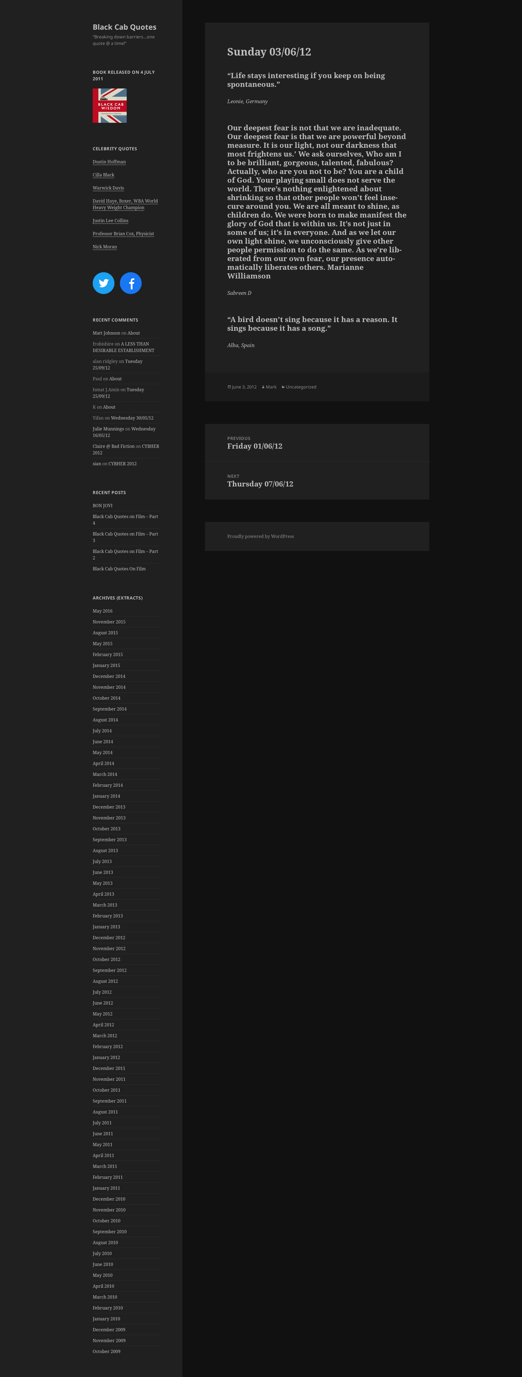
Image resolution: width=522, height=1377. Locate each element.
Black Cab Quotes (124, 27)
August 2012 (105, 981)
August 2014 (105, 720)
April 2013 (103, 894)
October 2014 (106, 698)
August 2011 (105, 1112)
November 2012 (109, 948)
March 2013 (105, 905)
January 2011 (106, 1188)
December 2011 (109, 1068)
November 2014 (109, 687)
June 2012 (103, 1003)
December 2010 (109, 1199)
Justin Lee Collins (110, 221)
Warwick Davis (108, 188)
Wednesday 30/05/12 (132, 418)
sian (97, 464)
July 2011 (102, 1123)
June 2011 (103, 1134)
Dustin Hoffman (109, 162)
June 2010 (103, 1264)
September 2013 (110, 840)
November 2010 (109, 1210)
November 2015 (109, 622)
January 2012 (106, 1057)
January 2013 (106, 927)
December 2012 (109, 938)
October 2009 (106, 1351)
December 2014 (109, 676)
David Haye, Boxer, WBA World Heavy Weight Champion (125, 204)
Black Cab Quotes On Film (119, 569)
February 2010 (108, 1308)
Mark (271, 387)
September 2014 (110, 709)
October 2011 (106, 1090)
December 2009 (109, 1330)
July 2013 (102, 861)
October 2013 (106, 829)
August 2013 (105, 850)
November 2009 (109, 1341)
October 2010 (106, 1221)
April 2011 (103, 1155)
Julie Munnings (108, 429)
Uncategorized (301, 387)
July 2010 (102, 1253)
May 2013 (103, 883)
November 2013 (109, 818)
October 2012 (106, 959)
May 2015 (103, 644)
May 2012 (103, 1014)
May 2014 (103, 752)
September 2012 (110, 970)
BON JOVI (103, 506)
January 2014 (106, 796)
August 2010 (105, 1243)
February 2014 (108, 785)
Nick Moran (105, 247)
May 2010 (103, 1275)
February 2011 (108, 1177)
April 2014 (103, 763)
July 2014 (102, 731)
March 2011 (105, 1166)
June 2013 (103, 872)
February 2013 (108, 916)
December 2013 (109, 807)
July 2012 (102, 992)
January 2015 (106, 665)
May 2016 (103, 611)
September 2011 (110, 1101)
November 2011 (109, 1079)
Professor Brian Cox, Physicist (123, 234)
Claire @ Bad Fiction (114, 446)
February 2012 (108, 1046)
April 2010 (103, 1286)
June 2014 (103, 742)
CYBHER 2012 (122, 464)
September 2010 (110, 1232)
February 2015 (108, 654)
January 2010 (106, 1319)
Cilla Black (103, 175)
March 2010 (105, 1297)
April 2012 (103, 1025)
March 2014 (105, 774)
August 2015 (105, 633)
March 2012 (105, 1036)
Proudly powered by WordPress (260, 536)
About (134, 333)
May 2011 (103, 1145)
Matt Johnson (106, 333)
